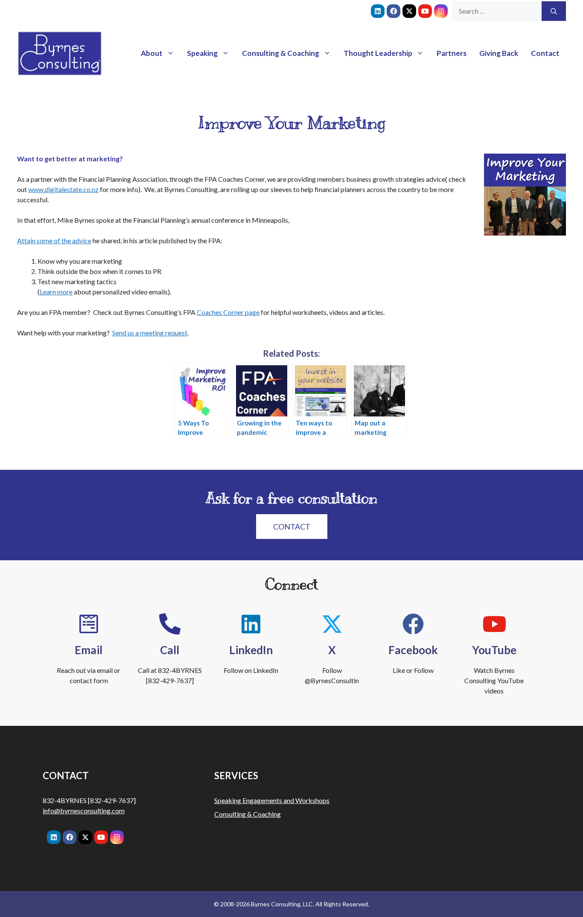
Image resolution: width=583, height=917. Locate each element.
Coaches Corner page (228, 312)
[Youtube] (425, 11)
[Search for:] (497, 11)
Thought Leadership (378, 53)
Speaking (202, 53)
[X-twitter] (409, 11)
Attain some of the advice (54, 240)
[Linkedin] (378, 11)
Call (169, 650)
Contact (545, 53)
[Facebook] (393, 11)
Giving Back (498, 53)
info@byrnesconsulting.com (84, 810)
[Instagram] (441, 11)
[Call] (170, 624)
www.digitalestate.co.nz (63, 189)
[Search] (554, 11)
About (152, 53)
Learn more (56, 292)
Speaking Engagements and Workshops (271, 800)
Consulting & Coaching (280, 53)
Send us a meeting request (149, 333)
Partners (451, 53)
